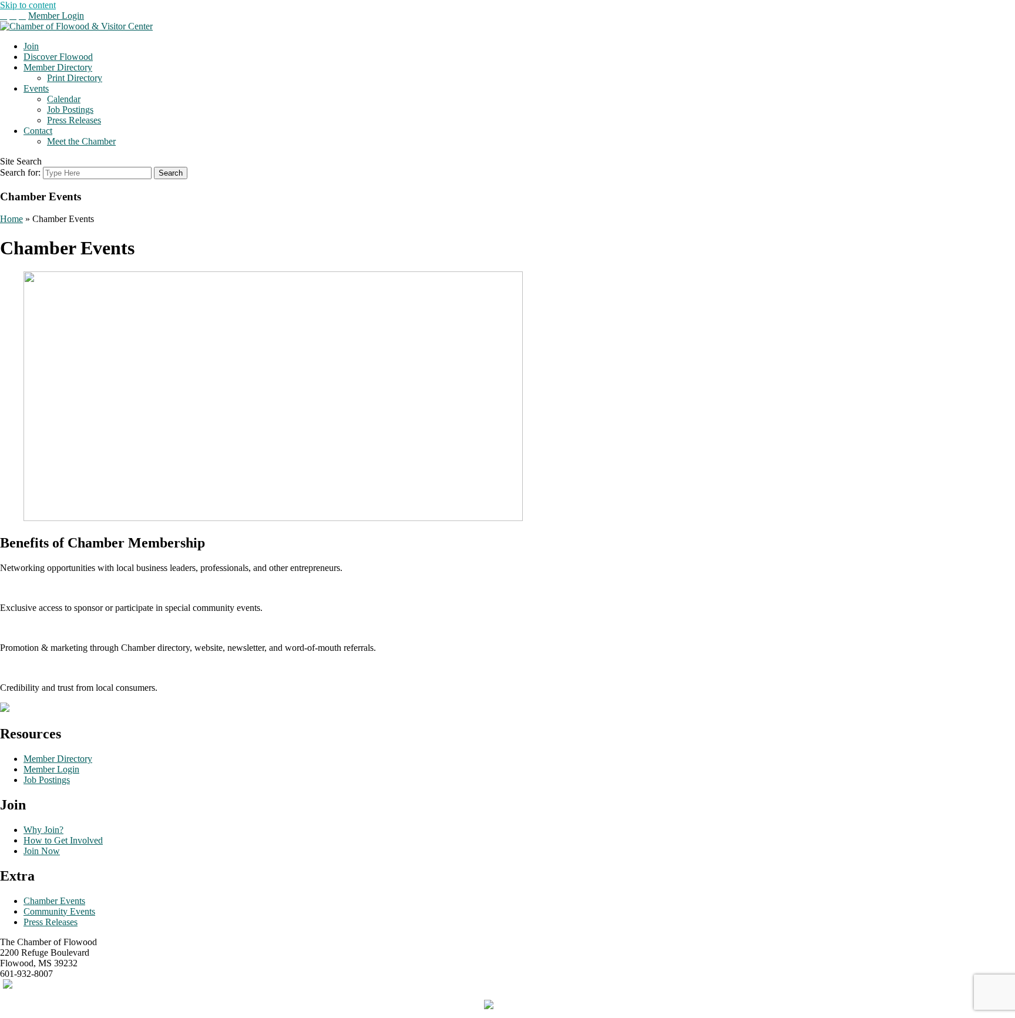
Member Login (56, 16)
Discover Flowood (58, 57)
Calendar (63, 99)
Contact (37, 131)
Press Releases (74, 120)
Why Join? (43, 830)
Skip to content (28, 5)
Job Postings (70, 110)
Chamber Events (54, 901)
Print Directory (74, 78)
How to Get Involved (63, 840)
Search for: (20, 172)
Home (11, 219)
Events (36, 88)
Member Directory (57, 67)
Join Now (41, 851)
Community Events (59, 911)
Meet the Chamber (81, 141)
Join (31, 46)
